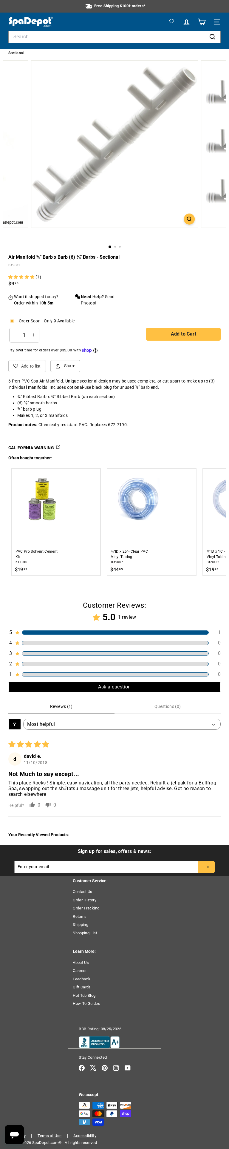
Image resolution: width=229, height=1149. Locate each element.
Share (69, 365)
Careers (79, 970)
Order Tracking (86, 908)
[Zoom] (189, 219)
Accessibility (84, 1135)
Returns (79, 916)
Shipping (80, 924)
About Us (81, 962)
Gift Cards (82, 987)
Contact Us (82, 891)
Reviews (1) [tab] (61, 706)
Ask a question (114, 687)
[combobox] (114, 37)
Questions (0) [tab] (167, 706)
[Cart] (200, 22)
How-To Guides (86, 1003)
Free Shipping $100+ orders (119, 6)
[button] (21, 277)
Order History (84, 900)
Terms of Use (49, 1135)
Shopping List (85, 933)
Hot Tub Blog (84, 995)
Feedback (81, 979)
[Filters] (14, 724)
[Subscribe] (206, 867)
